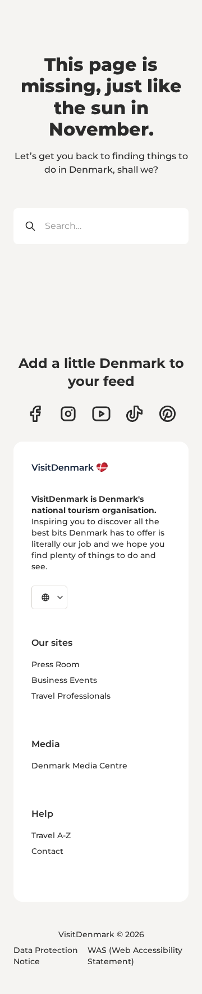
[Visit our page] (68, 414)
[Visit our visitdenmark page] (101, 414)
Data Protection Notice (45, 955)
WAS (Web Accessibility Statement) (135, 955)
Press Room (55, 664)
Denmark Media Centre (79, 766)
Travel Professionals (71, 696)
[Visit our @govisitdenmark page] (134, 414)
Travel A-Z (51, 835)
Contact (47, 851)
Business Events (64, 680)
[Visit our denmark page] (35, 414)
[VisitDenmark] (69, 467)
